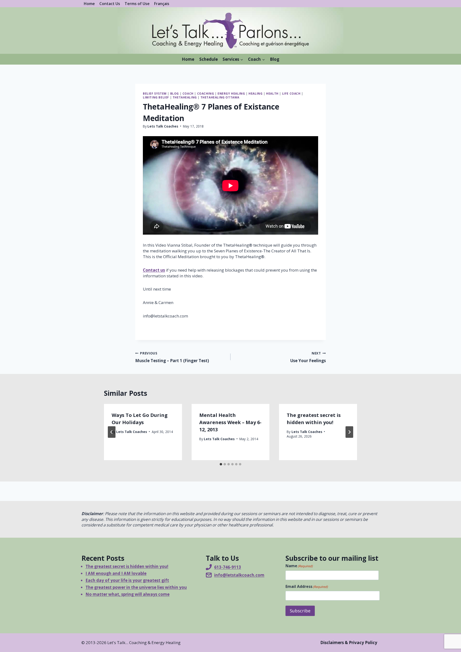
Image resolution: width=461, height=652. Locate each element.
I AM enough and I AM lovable (115, 573)
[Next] (349, 432)
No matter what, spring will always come (127, 594)
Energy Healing (231, 93)
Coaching (205, 93)
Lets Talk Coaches (162, 126)
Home (89, 3)
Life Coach (291, 93)
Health (272, 93)
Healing (255, 93)
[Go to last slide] (111, 432)
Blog (274, 59)
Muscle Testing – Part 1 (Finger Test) (172, 357)
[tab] (221, 464)
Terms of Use (137, 3)
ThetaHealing (185, 97)
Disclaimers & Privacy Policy (348, 642)
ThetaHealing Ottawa (219, 97)
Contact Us (109, 3)
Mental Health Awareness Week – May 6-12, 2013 (230, 422)
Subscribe (300, 611)
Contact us (154, 270)
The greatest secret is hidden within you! (126, 566)
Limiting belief (156, 97)
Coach (188, 93)
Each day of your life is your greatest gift (127, 580)
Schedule (208, 59)
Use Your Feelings (308, 357)
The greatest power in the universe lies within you (136, 587)
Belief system (155, 93)
